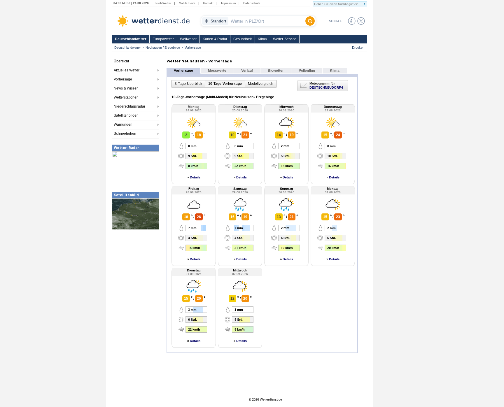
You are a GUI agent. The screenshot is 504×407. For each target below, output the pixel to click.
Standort (218, 21)
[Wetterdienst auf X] (361, 21)
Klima (262, 39)
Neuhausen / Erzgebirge (163, 47)
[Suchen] (310, 21)
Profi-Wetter (163, 3)
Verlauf (247, 71)
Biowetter (276, 71)
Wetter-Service (284, 39)
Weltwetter (188, 39)
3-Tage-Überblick (188, 84)
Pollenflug (307, 71)
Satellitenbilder (126, 115)
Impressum (228, 3)
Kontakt (208, 3)
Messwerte (217, 71)
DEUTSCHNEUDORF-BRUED (326, 87)
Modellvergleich (260, 84)
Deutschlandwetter (130, 39)
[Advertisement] (135, 274)
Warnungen (123, 124)
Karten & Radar (215, 39)
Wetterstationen (126, 97)
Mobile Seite (187, 3)
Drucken (358, 47)
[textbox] (266, 21)
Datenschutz (251, 3)
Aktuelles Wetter (126, 70)
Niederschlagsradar (129, 106)
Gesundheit (242, 39)
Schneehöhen (125, 133)
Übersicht (121, 61)
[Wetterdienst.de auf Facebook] (352, 21)
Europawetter (163, 39)
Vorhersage (123, 79)
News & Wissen (126, 88)
